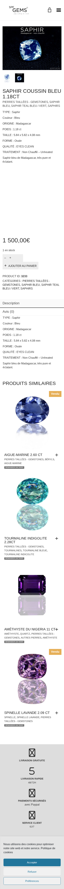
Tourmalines (13, 550)
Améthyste (11, 633)
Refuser (32, 871)
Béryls (49, 459)
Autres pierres (31, 637)
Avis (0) (8, 311)
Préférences (32, 881)
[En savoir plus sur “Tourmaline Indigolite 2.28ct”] (57, 538)
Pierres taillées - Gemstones (25, 102)
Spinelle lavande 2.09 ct (27, 713)
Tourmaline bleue (35, 550)
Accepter (32, 862)
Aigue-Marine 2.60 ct (23, 455)
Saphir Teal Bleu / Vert (29, 105)
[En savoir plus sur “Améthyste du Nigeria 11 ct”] (57, 629)
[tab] (32, 303)
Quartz (25, 633)
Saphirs (54, 105)
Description (11, 303)
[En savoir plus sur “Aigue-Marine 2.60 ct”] (57, 454)
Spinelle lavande (28, 717)
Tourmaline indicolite (19, 554)
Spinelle (10, 717)
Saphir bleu (31, 284)
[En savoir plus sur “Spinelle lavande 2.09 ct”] (57, 712)
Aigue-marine (13, 463)
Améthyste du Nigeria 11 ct (29, 629)
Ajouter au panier (22, 266)
